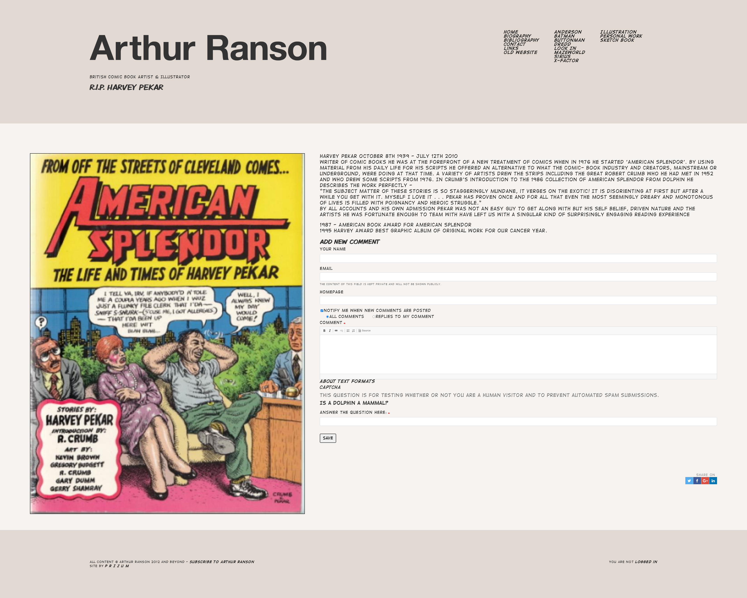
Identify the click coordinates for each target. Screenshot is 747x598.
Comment (331, 322)
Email (326, 268)
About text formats (347, 381)
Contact (515, 44)
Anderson (568, 32)
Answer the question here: (353, 412)
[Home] (209, 50)
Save (328, 438)
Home (511, 32)
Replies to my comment (405, 316)
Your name (333, 249)
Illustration (618, 32)
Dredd (562, 44)
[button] (324, 330)
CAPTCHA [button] (330, 387)
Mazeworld (569, 52)
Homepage (332, 292)
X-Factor (566, 61)
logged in (646, 561)
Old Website (521, 52)
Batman (564, 36)
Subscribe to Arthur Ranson (222, 561)
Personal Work (621, 36)
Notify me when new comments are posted (377, 310)
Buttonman (569, 40)
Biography (517, 36)
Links (511, 48)
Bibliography (521, 40)
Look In (565, 48)
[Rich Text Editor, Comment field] (518, 354)
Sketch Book (617, 40)
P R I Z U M (117, 565)
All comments (346, 316)
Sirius (562, 56)
